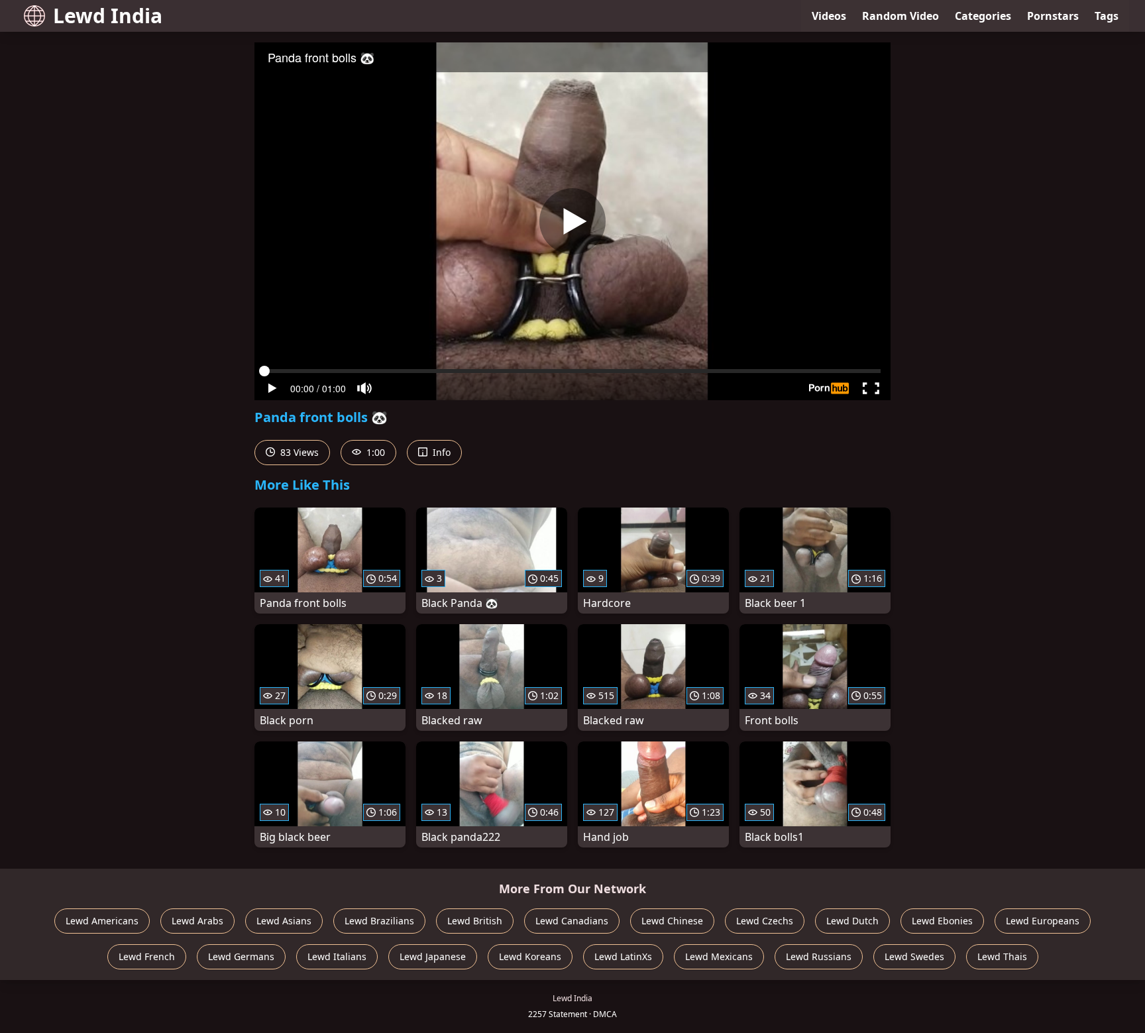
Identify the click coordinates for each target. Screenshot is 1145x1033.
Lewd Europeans (1042, 920)
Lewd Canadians (571, 920)
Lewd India (107, 15)
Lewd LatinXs (623, 956)
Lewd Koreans (530, 956)
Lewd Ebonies (942, 920)
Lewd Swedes (914, 956)
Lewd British (474, 920)
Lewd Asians (283, 920)
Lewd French (147, 956)
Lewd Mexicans (719, 956)
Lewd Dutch (852, 920)
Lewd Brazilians (379, 920)
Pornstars (1053, 16)
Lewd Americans (102, 920)
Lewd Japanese (433, 956)
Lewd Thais (1002, 956)
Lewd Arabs (197, 920)
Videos (829, 16)
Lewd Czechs (764, 920)
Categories (983, 16)
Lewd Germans (241, 956)
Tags (1106, 16)
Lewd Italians (336, 956)
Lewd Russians (818, 956)
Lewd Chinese (672, 920)
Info (440, 452)
